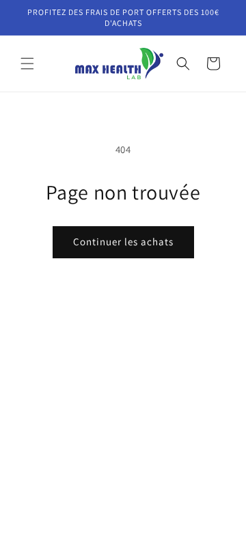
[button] (27, 64)
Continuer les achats (123, 241)
